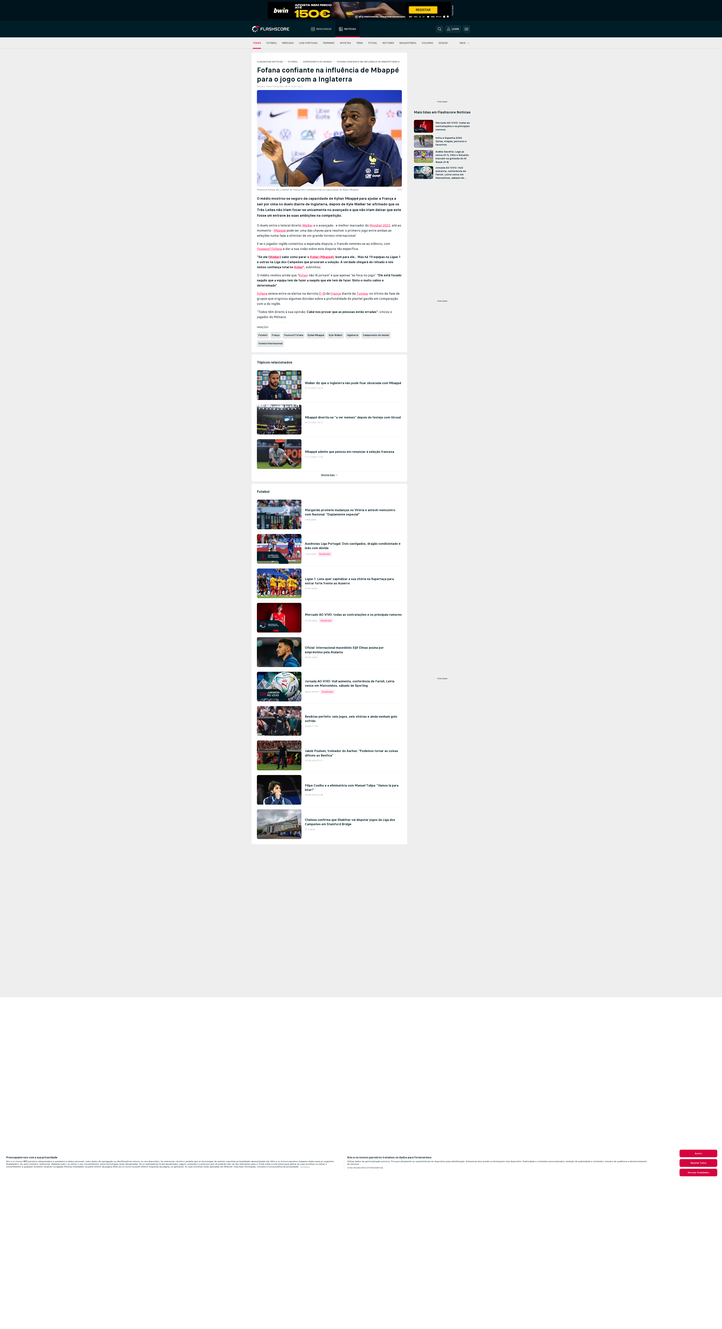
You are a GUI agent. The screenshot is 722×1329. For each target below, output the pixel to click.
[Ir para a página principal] (273, 29)
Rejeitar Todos (698, 1163)
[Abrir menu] (466, 29)
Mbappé (280, 230)
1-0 (322, 293)
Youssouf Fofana (269, 249)
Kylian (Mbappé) (322, 257)
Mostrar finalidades (698, 1172)
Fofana (262, 293)
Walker (307, 225)
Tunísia (362, 293)
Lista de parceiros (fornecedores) (365, 1167)
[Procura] (439, 29)
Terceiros (305, 1166)
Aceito (698, 1153)
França (336, 293)
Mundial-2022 (380, 225)
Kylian (298, 267)
